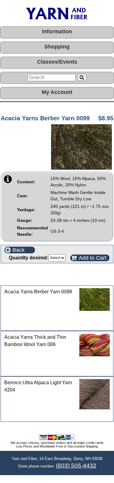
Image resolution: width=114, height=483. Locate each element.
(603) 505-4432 (76, 465)
